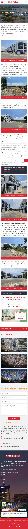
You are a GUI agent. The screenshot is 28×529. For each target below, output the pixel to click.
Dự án (3, 489)
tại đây (18, 293)
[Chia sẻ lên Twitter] (23, 329)
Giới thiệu (3, 479)
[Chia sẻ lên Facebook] (21, 329)
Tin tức (3, 482)
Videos (3, 497)
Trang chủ (4, 477)
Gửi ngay (14, 418)
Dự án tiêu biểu (6, 335)
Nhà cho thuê (4, 495)
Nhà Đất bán (4, 492)
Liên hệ (3, 485)
